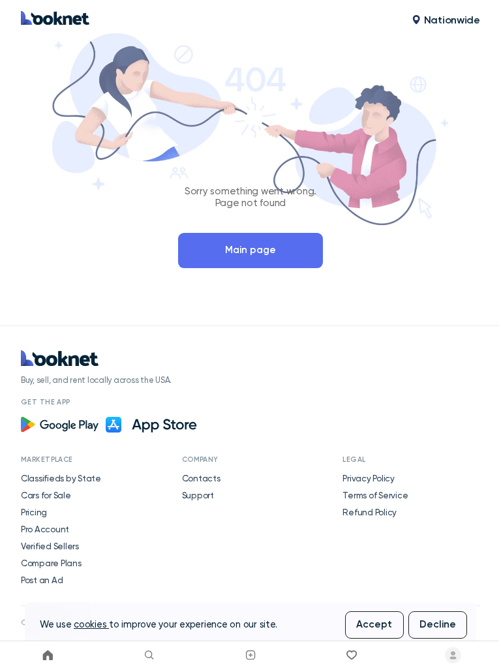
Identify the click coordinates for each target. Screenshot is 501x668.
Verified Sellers (50, 546)
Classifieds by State (61, 478)
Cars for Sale (46, 495)
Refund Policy (369, 512)
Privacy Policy (368, 478)
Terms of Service (375, 495)
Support (198, 495)
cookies (91, 624)
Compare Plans (51, 563)
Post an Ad (42, 580)
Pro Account (45, 529)
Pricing (34, 512)
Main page (250, 250)
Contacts (201, 478)
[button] (446, 20)
